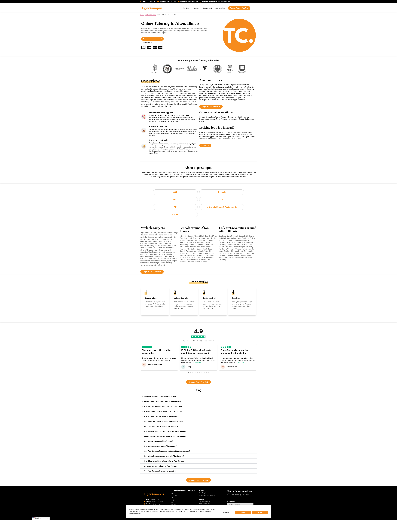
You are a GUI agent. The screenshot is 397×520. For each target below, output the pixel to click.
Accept (260, 512)
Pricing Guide (207, 8)
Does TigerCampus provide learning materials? (161, 426)
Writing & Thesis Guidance (207, 495)
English (38, 518)
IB (172, 502)
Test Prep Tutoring (204, 493)
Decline (243, 512)
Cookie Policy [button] (179, 511)
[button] (188, 373)
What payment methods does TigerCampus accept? (163, 406)
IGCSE (173, 504)
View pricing (147, 42)
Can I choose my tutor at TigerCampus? (158, 441)
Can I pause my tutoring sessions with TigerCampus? (163, 421)
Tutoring (196, 8)
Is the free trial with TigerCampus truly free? (160, 397)
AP (172, 498)
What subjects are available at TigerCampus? (160, 446)
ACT (172, 493)
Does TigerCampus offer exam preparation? (160, 471)
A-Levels (174, 495)
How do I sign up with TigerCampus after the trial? (162, 401)
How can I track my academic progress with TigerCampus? (165, 436)
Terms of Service (204, 501)
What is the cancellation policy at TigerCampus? (161, 416)
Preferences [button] (137, 513)
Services (186, 8)
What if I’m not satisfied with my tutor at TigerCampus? (164, 461)
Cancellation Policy (205, 503)
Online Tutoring (150, 15)
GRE (172, 500)
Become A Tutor (220, 8)
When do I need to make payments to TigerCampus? (163, 411)
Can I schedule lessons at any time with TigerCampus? (164, 456)
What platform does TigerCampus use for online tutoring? (165, 431)
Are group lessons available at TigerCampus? (160, 466)
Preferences (226, 512)
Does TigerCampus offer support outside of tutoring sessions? (167, 451)
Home (142, 15)
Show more (197, 362)
